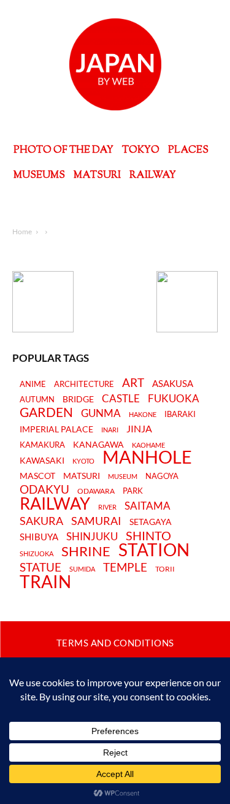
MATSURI (81, 476)
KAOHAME (148, 444)
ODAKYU (44, 489)
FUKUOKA (173, 398)
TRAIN (45, 581)
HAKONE (142, 414)
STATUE (40, 567)
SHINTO (148, 535)
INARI (109, 429)
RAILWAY (55, 503)
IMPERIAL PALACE (56, 429)
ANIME (33, 384)
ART (133, 382)
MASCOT (37, 476)
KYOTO (83, 460)
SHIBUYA (39, 537)
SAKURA (41, 521)
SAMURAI (96, 521)
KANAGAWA (98, 444)
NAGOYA (161, 476)
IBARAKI (180, 414)
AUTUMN (37, 399)
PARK (133, 490)
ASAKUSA (172, 383)
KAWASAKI (42, 460)
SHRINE (85, 551)
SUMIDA (82, 568)
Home (22, 231)
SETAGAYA (150, 522)
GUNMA (101, 413)
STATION (154, 549)
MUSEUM (122, 476)
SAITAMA (148, 506)
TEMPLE (125, 567)
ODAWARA (96, 491)
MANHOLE (147, 457)
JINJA (139, 428)
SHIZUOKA (36, 553)
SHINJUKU (92, 537)
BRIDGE (78, 399)
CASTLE (121, 398)
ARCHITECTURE (84, 384)
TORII (165, 569)
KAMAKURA (42, 444)
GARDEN (46, 412)
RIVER (107, 506)
